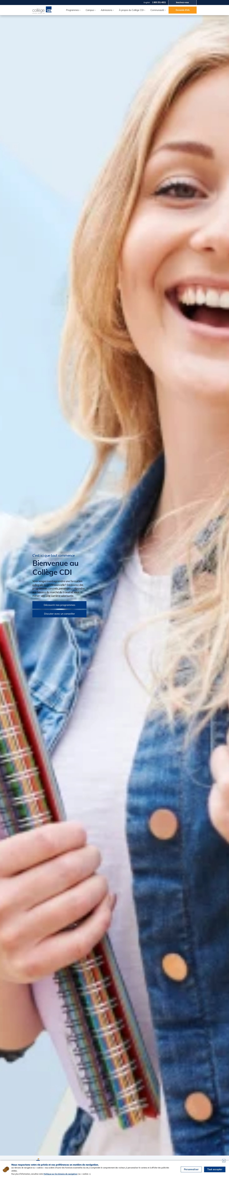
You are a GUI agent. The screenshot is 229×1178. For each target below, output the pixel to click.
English (147, 2)
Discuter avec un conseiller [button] (59, 613)
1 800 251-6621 (159, 2)
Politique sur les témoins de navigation (60, 1174)
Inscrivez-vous (182, 2)
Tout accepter (214, 1169)
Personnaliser (191, 1169)
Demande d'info (183, 10)
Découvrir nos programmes (59, 604)
